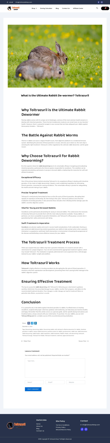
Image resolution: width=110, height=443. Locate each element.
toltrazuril (81, 333)
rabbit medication (45, 333)
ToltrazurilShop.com (27, 316)
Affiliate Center (78, 8)
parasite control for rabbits (55, 331)
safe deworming (73, 333)
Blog (57, 8)
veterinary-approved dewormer (65, 335)
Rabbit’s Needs (64, 333)
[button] (29, 323)
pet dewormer (67, 331)
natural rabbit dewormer (40, 331)
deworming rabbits (38, 329)
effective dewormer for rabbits (71, 329)
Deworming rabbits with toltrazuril (53, 329)
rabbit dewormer (82, 331)
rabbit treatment (55, 333)
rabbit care (74, 331)
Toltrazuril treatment (50, 335)
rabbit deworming (44, 166)
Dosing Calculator (46, 8)
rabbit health (36, 333)
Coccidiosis (24, 227)
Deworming (29, 329)
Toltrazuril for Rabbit (38, 335)
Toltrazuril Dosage (27, 335)
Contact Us (66, 8)
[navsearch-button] (97, 8)
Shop (33, 8)
